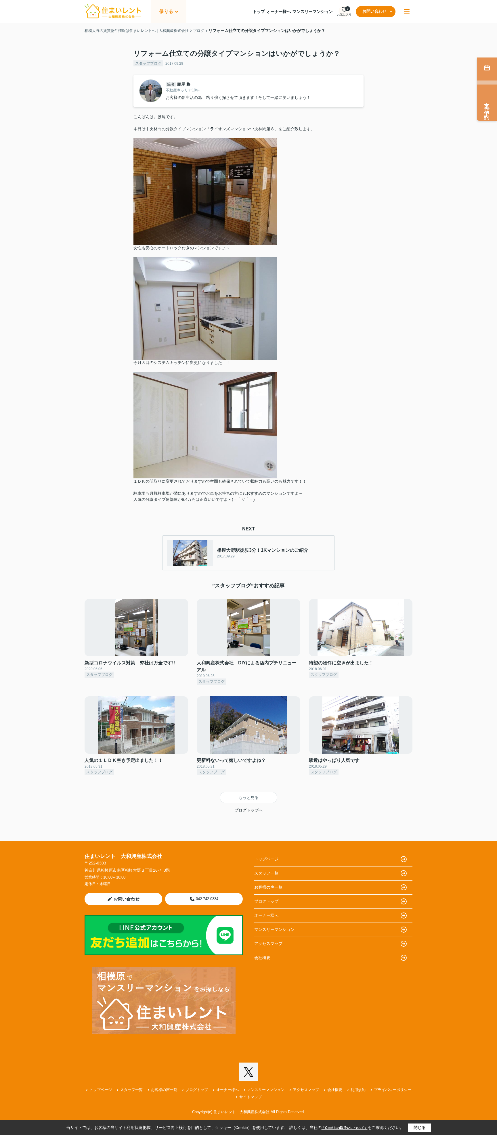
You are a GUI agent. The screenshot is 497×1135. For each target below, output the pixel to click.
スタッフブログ (148, 63)
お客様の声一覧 (268, 887)
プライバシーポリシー (392, 1090)
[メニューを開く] (406, 11)
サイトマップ (250, 1097)
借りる (166, 11)
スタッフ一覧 (266, 873)
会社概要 (262, 957)
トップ (259, 11)
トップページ (266, 859)
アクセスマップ (268, 943)
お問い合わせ (374, 11)
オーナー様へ (279, 11)
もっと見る (248, 797)
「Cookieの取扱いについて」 (345, 1128)
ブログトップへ (248, 810)
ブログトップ (266, 901)
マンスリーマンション (313, 11)
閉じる (420, 1127)
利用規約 (358, 1090)
